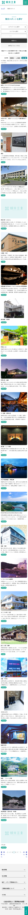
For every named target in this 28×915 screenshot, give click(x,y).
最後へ (26, 854)
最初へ (1, 854)
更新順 (12, 58)
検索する (14, 40)
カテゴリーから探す (14, 27)
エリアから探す (14, 31)
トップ (3, 8)
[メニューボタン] (25, 2)
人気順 (18, 58)
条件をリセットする (14, 45)
